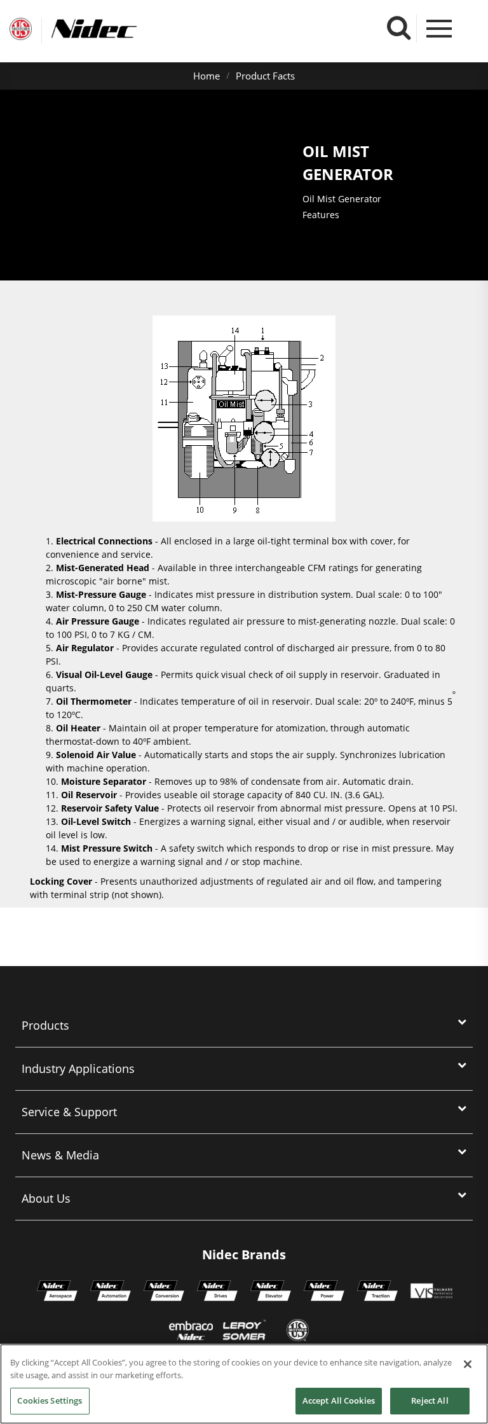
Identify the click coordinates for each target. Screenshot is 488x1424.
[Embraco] (191, 1332)
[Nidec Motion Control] (111, 1292)
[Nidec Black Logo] (117, 29)
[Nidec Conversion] (164, 1292)
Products (45, 1025)
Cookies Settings (49, 1400)
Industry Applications (78, 1068)
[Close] (468, 1364)
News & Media (60, 1155)
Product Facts (265, 75)
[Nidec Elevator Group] (271, 1292)
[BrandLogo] (21, 30)
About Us (46, 1198)
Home (206, 75)
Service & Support (69, 1111)
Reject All (429, 1400)
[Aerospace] (57, 1292)
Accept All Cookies (338, 1400)
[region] (244, 1384)
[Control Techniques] (217, 1292)
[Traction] (377, 1292)
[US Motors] (298, 1332)
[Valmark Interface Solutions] (431, 1292)
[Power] (324, 1292)
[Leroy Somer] (244, 1332)
